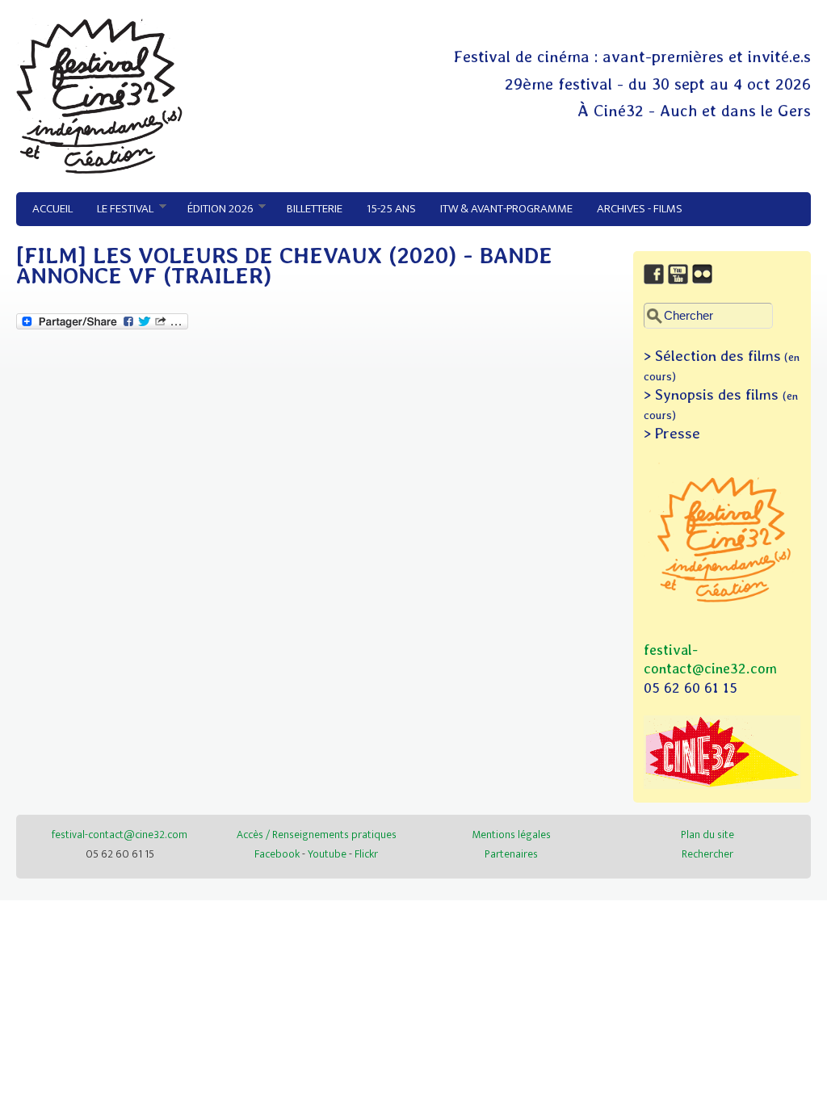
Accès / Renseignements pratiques (317, 834)
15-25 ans (391, 209)
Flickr (366, 854)
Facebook (277, 854)
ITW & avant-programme (506, 209)
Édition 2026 (214, 209)
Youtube (327, 854)
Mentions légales (511, 834)
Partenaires (511, 854)
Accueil (52, 209)
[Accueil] (99, 169)
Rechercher (707, 854)
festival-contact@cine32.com (119, 834)
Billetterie (314, 209)
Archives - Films (639, 209)
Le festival (119, 209)
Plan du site (707, 834)
